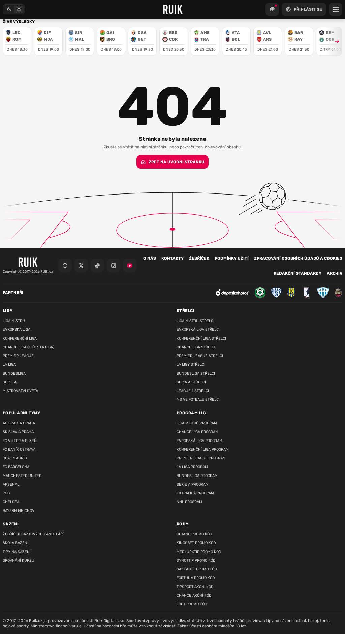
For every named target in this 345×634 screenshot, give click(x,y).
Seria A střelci (191, 382)
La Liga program (192, 467)
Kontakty (172, 258)
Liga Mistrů (14, 321)
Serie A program (193, 484)
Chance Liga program (197, 432)
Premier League (18, 356)
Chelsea (11, 502)
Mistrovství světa (20, 391)
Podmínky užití (232, 258)
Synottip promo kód (196, 560)
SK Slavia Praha (18, 432)
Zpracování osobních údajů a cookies (298, 258)
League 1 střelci (193, 391)
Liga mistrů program (197, 423)
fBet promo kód (192, 604)
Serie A (10, 382)
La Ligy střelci (191, 364)
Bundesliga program (197, 475)
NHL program (189, 502)
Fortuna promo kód (196, 578)
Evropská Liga (16, 329)
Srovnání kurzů (18, 560)
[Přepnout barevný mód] (14, 9)
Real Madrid (15, 458)
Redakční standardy (297, 273)
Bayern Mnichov (18, 510)
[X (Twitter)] (81, 265)
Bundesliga (14, 373)
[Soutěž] (272, 9)
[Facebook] (65, 265)
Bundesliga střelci (196, 373)
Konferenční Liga (20, 338)
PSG (6, 493)
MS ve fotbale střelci (198, 399)
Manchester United (22, 475)
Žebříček (199, 258)
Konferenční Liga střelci (201, 338)
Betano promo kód (194, 534)
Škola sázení (15, 543)
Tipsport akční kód (195, 587)
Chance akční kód (194, 595)
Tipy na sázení (17, 552)
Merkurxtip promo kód (199, 552)
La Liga (9, 364)
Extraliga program (195, 493)
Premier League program (201, 458)
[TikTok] (97, 265)
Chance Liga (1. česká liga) (28, 347)
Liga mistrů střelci (195, 321)
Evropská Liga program (199, 440)
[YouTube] (129, 265)
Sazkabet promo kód (197, 569)
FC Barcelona (16, 467)
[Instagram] (113, 265)
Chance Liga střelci (196, 347)
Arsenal (11, 484)
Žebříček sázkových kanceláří (33, 534)
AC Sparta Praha (19, 423)
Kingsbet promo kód (196, 543)
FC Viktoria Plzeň (20, 440)
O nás (149, 258)
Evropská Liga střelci (198, 329)
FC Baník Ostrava (19, 449)
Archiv (334, 273)
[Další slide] (333, 41)
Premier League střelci (200, 356)
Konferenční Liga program (203, 449)
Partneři (13, 292)
